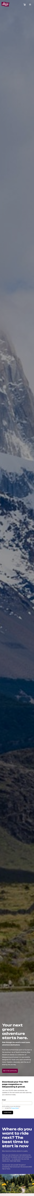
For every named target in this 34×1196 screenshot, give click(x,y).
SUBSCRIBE (8, 1112)
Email (4, 1100)
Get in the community (10, 1071)
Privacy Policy (15, 1108)
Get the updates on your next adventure (11, 1106)
